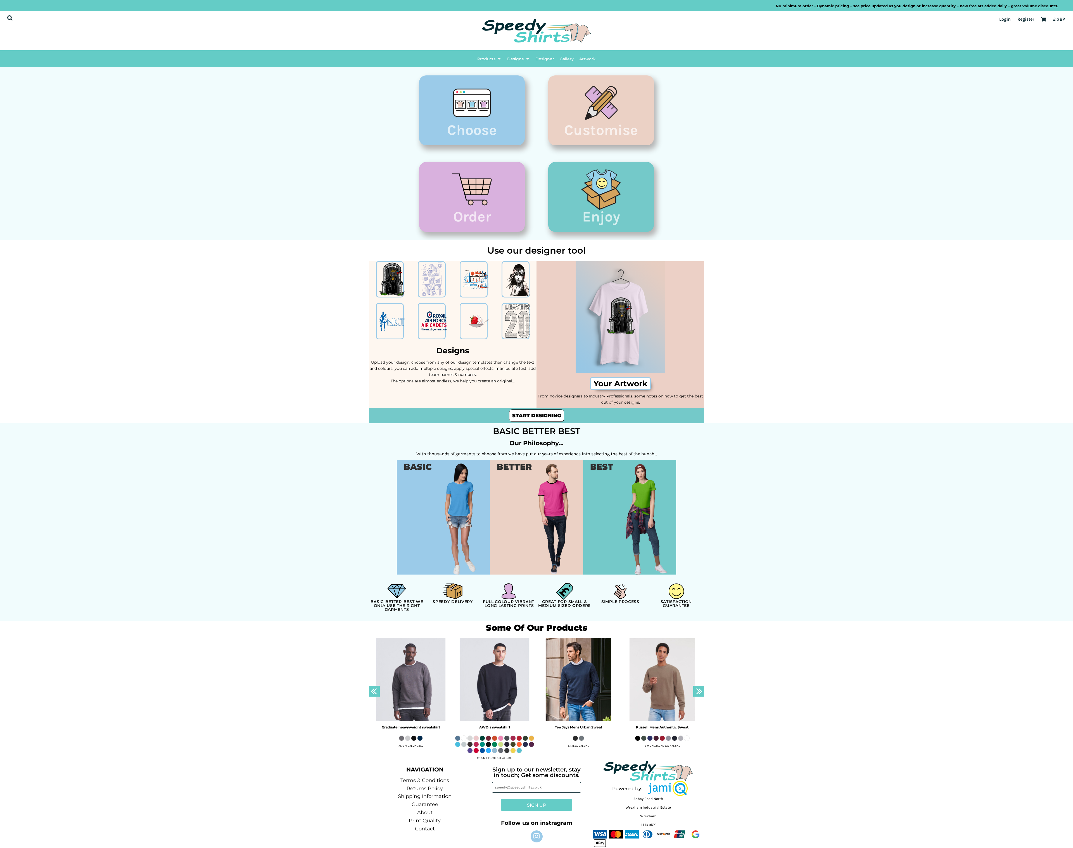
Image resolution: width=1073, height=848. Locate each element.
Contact (425, 829)
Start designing (536, 416)
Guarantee (425, 804)
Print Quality (425, 821)
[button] (489, 58)
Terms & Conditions (424, 780)
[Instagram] (537, 836)
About (425, 812)
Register (1025, 19)
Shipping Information (425, 796)
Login (1005, 19)
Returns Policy (425, 788)
